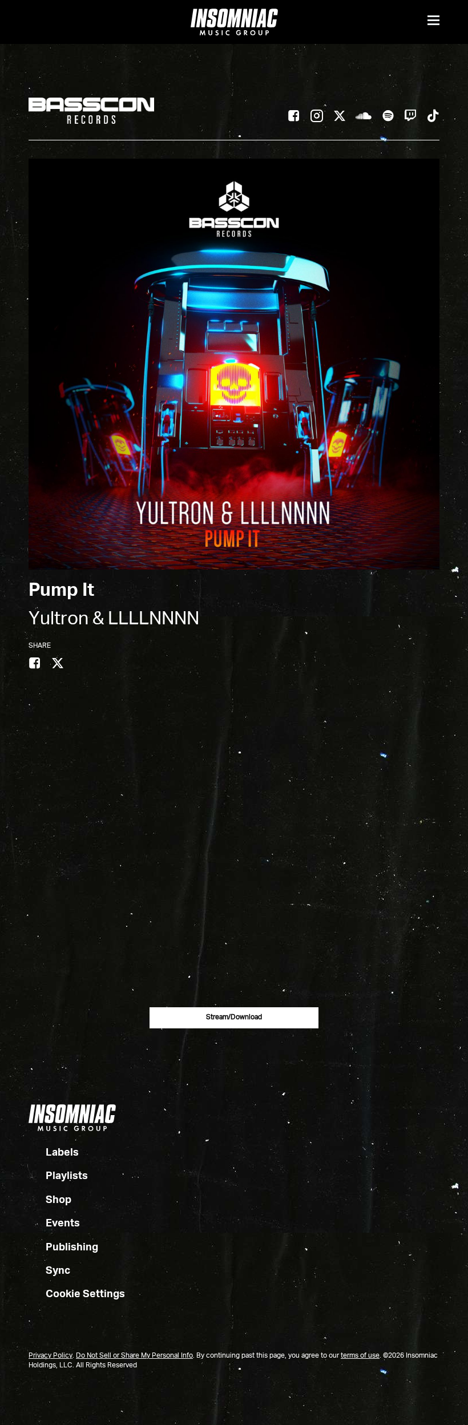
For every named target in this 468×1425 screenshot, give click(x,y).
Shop (58, 1200)
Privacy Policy (50, 1356)
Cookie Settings (85, 1294)
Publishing (72, 1247)
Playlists (67, 1176)
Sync (58, 1271)
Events (63, 1223)
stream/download (234, 1017)
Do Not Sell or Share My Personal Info (134, 1356)
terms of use (360, 1356)
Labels (62, 1153)
